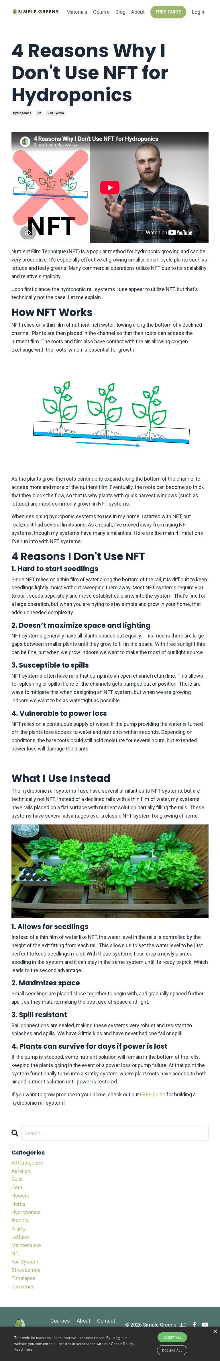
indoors (20, 1220)
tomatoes (23, 1287)
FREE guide (152, 1094)
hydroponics (22, 113)
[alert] (110, 1344)
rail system (56, 113)
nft (39, 113)
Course (101, 12)
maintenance (26, 1245)
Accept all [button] (172, 1337)
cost (16, 1187)
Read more (23, 1349)
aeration (20, 1171)
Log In (199, 12)
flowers (20, 1196)
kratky (18, 1229)
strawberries (26, 1270)
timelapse (23, 1278)
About (138, 12)
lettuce (20, 1237)
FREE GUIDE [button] (168, 12)
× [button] (215, 1331)
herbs (18, 1204)
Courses (60, 1321)
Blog (120, 12)
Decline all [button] (172, 1350)
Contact (106, 1321)
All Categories (27, 1163)
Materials (76, 12)
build (17, 1179)
